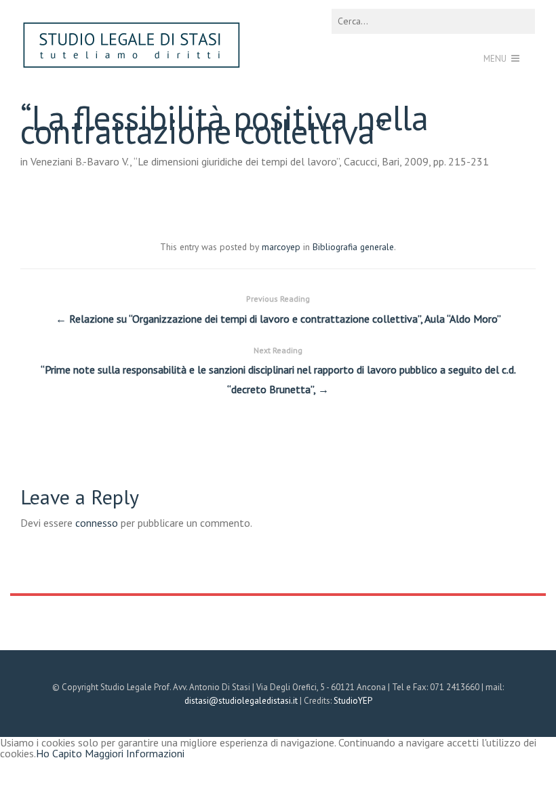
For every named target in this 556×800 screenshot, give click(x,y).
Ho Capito (59, 753)
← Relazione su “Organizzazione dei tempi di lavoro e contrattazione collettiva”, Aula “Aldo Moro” (278, 309)
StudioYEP (353, 700)
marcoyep (281, 247)
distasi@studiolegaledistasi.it (241, 700)
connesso (96, 522)
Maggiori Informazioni (134, 753)
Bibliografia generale (353, 247)
